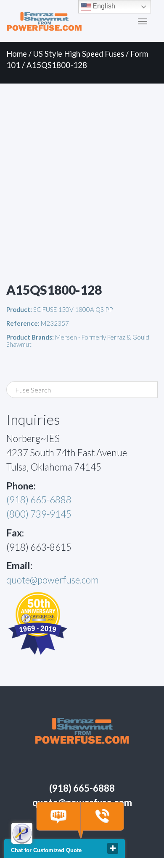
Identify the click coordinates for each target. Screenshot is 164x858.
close (112, 848)
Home (16, 53)
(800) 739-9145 (38, 514)
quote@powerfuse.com (52, 580)
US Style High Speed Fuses (78, 53)
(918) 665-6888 (38, 499)
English (103, 6)
